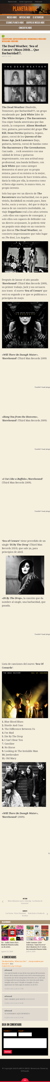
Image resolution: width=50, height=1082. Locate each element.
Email (21, 1031)
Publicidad (38, 2)
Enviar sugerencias (25, 2)
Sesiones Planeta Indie (15, 22)
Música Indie (12, 17)
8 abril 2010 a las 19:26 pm (11, 966)
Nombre (7, 1031)
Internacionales (33, 39)
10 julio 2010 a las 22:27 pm (13, 989)
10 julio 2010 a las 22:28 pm (13, 1003)
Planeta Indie (12, 2)
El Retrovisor (38, 17)
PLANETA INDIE (25, 9)
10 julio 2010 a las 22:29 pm (13, 1017)
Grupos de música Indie (35, 22)
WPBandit (25, 1071)
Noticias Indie (24, 17)
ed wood (8, 970)
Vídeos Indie (14, 41)
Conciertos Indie (25, 27)
